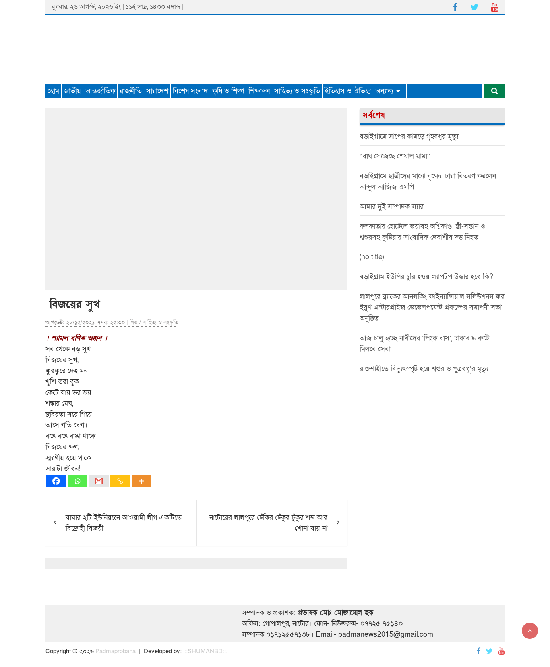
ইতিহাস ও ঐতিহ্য (348, 91)
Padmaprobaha (115, 651)
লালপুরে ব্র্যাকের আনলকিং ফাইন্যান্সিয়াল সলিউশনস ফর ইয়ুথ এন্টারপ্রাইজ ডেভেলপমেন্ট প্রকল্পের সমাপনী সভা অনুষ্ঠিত (432, 307)
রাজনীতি (131, 91)
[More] (141, 481)
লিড (134, 322)
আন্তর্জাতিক (100, 91)
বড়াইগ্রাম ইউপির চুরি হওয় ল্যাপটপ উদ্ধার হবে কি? (426, 276)
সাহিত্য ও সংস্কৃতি (297, 91)
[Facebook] (56, 481)
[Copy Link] (120, 481)
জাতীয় (72, 91)
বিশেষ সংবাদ (190, 91)
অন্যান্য (384, 91)
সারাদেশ (157, 91)
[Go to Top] (530, 631)
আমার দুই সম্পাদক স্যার (392, 206)
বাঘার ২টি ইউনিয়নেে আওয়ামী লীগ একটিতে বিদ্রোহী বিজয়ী (124, 523)
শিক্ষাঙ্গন (259, 91)
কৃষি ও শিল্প (228, 91)
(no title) (372, 257)
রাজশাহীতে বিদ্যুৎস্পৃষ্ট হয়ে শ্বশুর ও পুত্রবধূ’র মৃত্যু (424, 368)
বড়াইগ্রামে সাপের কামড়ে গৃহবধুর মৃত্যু (409, 136)
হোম (53, 91)
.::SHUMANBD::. (205, 651)
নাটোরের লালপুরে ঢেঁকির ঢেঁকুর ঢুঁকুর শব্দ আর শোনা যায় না (268, 523)
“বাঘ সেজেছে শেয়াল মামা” (395, 156)
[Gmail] (99, 481)
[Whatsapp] (77, 481)
